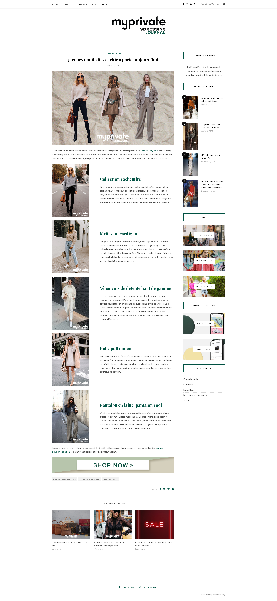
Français (82, 4)
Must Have (188, 389)
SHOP (94, 4)
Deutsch (69, 4)
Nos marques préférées (195, 395)
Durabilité (188, 384)
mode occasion (110, 479)
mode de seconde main (64, 479)
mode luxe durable (89, 479)
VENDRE (105, 4)
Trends (187, 400)
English (56, 4)
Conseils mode (113, 53)
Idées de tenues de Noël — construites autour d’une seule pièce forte (212, 184)
